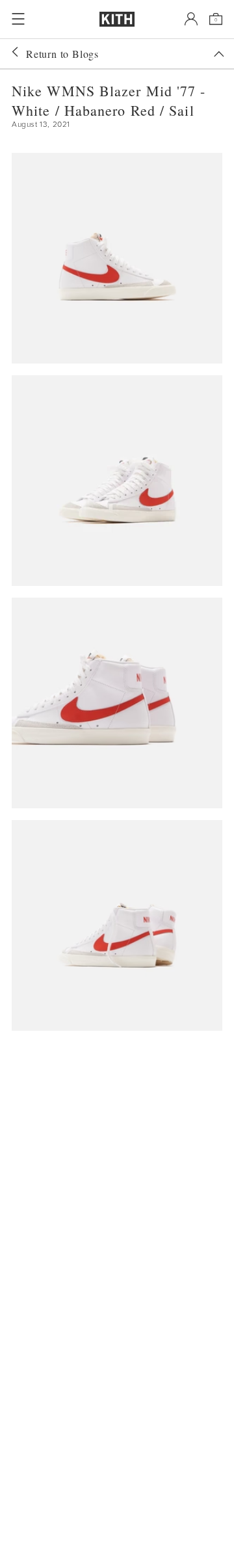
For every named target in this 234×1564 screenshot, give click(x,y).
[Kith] (117, 19)
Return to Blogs (62, 53)
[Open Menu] (18, 18)
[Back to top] (219, 54)
